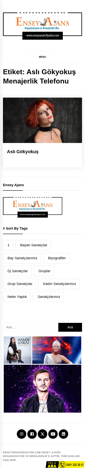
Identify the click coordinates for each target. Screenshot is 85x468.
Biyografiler (57, 258)
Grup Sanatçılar (20, 284)
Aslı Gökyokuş (23, 151)
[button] (42, 56)
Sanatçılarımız (49, 297)
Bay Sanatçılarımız (22, 258)
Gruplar (44, 271)
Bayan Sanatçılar (33, 245)
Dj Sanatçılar (18, 271)
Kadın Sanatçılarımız (59, 284)
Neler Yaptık (17, 297)
